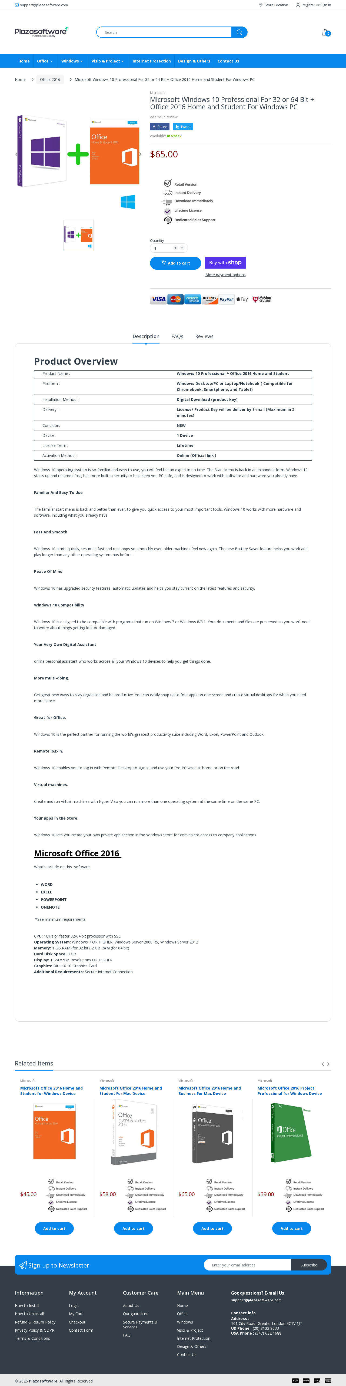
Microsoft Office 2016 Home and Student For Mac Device (130, 1090)
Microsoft (157, 92)
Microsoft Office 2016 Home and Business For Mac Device (209, 1090)
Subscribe (309, 1265)
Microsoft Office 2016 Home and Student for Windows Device (51, 1090)
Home (20, 79)
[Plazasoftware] (51, 32)
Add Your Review (164, 116)
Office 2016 (50, 79)
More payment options (225, 274)
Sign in (325, 4)
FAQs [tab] (177, 336)
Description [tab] (145, 336)
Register (308, 4)
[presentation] (323, 1064)
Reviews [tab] (204, 336)
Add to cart (179, 263)
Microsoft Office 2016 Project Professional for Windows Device (290, 1090)
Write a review (289, 1023)
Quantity (157, 240)
